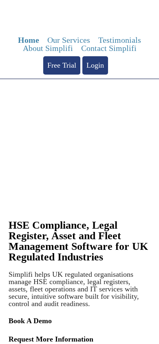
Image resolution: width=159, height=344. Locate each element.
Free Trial (61, 65)
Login (95, 65)
